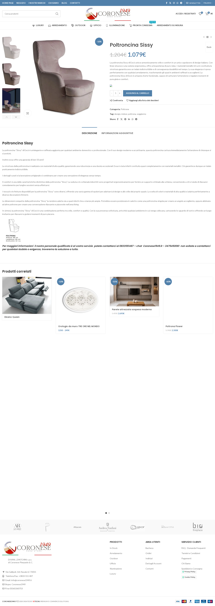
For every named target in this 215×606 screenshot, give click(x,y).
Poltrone (125, 109)
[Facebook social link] (166, 3)
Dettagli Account (154, 563)
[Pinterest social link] (125, 119)
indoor (124, 114)
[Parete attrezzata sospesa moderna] (134, 291)
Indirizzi (149, 558)
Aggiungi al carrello (137, 93)
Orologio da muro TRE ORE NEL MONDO (79, 326)
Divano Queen (12, 317)
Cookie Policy (189, 577)
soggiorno (141, 114)
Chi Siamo (185, 563)
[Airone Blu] (47, 527)
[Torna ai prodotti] (207, 37)
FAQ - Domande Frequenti (193, 548)
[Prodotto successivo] (211, 37)
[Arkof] (137, 527)
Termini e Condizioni (190, 553)
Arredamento (116, 553)
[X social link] (170, 3)
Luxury (113, 573)
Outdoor (114, 558)
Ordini (148, 553)
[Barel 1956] (168, 527)
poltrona (132, 114)
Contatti (150, 568)
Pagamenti (186, 558)
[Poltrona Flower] (188, 300)
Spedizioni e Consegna (191, 568)
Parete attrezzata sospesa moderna (132, 309)
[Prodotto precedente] (204, 37)
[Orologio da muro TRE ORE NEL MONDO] (80, 300)
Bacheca (149, 548)
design (117, 114)
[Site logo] (107, 13)
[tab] (89, 131)
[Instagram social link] (174, 3)
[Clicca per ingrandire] (27, 113)
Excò (209, 47)
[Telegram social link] (181, 3)
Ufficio (113, 563)
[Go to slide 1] (106, 513)
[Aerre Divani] (17, 527)
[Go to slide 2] (109, 513)
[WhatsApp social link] (177, 3)
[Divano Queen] (27, 295)
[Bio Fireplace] (198, 527)
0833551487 (126, 246)
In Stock (113, 548)
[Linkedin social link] (129, 119)
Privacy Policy (189, 572)
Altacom (77, 527)
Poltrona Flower (174, 326)
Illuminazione (116, 568)
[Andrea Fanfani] (108, 527)
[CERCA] (57, 13)
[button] (6, 117)
